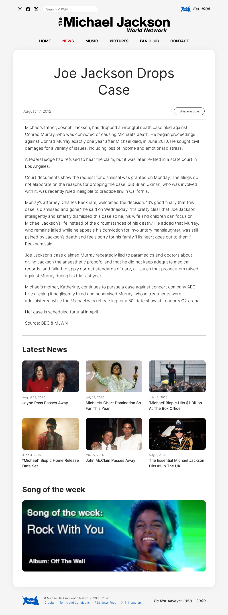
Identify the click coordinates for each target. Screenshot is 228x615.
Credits (50, 602)
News (68, 41)
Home (45, 41)
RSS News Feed (105, 602)
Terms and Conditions (74, 602)
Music (92, 41)
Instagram (135, 602)
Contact (179, 41)
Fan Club (149, 41)
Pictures (119, 41)
